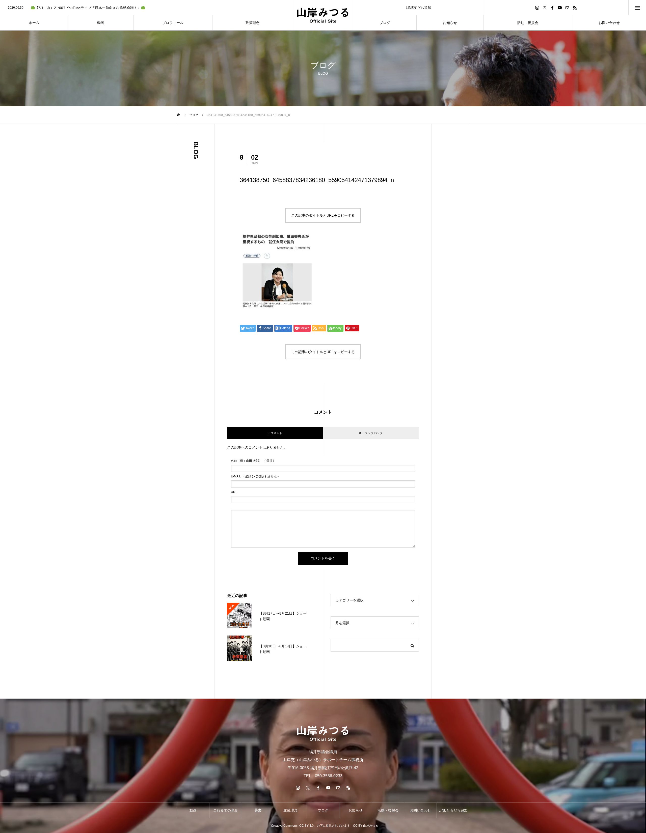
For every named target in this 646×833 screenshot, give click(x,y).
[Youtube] (560, 7)
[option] (146, 8)
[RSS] (575, 7)
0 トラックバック (371, 433)
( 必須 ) (252, 460)
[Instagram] (537, 7)
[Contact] (567, 7)
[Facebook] (552, 7)
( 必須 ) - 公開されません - (255, 476)
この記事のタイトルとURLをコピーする (323, 215)
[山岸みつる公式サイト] (323, 15)
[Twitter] (545, 7)
